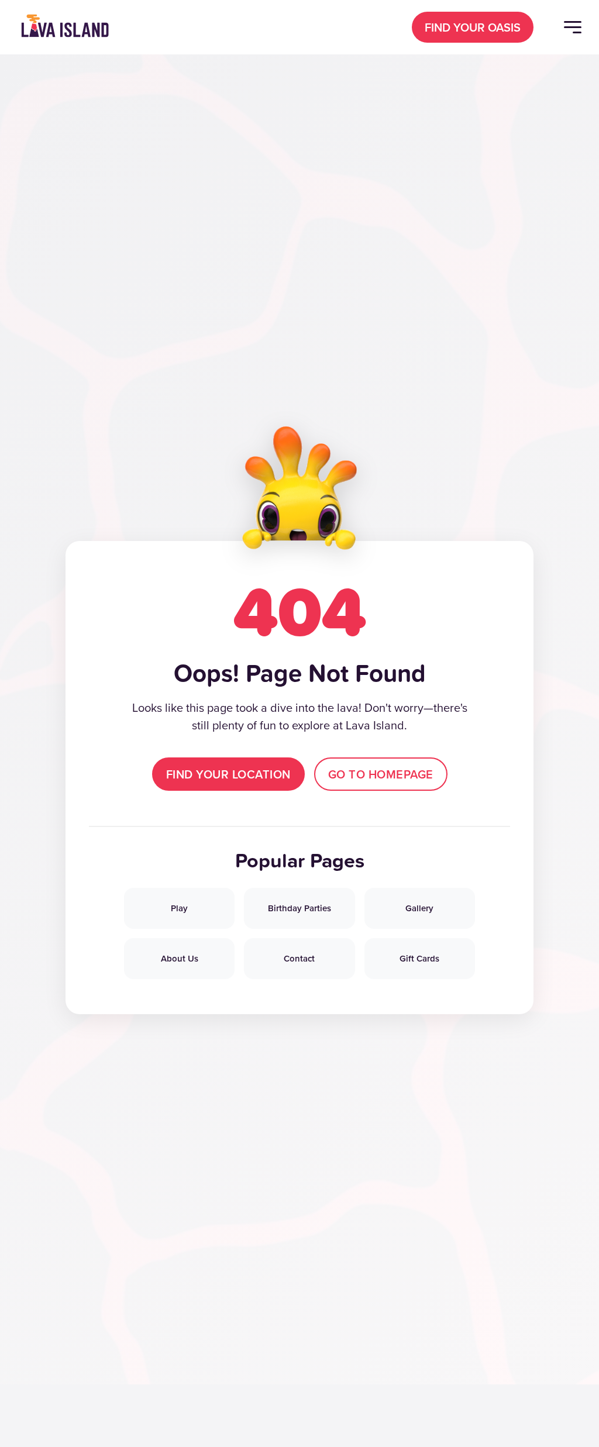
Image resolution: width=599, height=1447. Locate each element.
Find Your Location (228, 774)
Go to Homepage (380, 774)
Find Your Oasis (473, 27)
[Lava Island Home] (65, 27)
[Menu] (572, 27)
